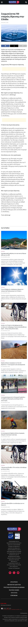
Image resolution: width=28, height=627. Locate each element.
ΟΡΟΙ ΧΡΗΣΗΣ (14, 582)
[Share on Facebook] (5, 46)
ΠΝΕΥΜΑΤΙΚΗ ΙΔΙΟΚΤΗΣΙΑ (14, 584)
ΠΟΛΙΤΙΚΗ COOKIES (14, 590)
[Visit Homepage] (13, 2)
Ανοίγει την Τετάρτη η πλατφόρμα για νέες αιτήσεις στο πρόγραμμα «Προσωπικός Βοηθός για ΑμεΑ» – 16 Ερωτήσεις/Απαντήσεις (14, 326)
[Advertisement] (14, 8)
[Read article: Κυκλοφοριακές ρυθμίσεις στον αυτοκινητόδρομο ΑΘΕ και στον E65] (14, 240)
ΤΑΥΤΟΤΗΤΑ (14, 593)
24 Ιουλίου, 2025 (4, 22)
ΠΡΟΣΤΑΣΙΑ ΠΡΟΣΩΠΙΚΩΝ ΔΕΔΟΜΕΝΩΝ (14, 587)
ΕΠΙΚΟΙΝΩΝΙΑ (14, 595)
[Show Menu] (2, 2)
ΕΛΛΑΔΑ (3, 251)
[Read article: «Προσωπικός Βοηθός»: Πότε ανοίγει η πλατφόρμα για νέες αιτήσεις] (14, 454)
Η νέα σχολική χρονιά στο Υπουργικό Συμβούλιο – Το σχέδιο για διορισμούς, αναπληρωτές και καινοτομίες (13, 398)
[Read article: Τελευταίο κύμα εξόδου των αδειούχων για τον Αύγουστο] (14, 490)
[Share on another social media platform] (23, 46)
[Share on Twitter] (14, 46)
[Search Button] (26, 2)
